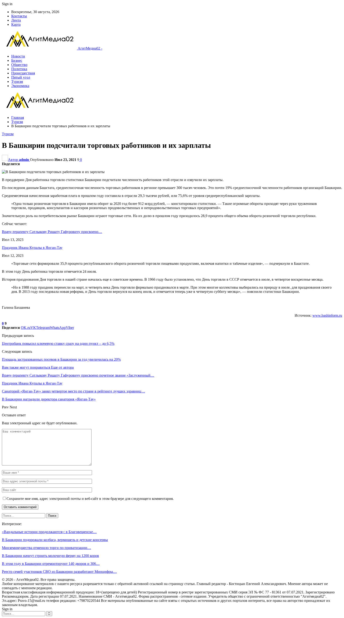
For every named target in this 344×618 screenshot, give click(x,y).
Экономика (20, 86)
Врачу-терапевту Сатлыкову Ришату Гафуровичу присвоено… (52, 232)
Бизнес (16, 60)
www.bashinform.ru (327, 315)
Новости (18, 56)
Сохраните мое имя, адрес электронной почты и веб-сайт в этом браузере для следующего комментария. (90, 499)
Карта (16, 24)
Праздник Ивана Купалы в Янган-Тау (32, 248)
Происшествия (23, 73)
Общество (19, 65)
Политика (19, 69)
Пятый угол (20, 77)
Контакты (19, 16)
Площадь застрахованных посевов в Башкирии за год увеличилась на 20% (61, 359)
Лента (16, 20)
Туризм (17, 82)
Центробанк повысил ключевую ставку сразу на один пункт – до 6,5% (58, 343)
